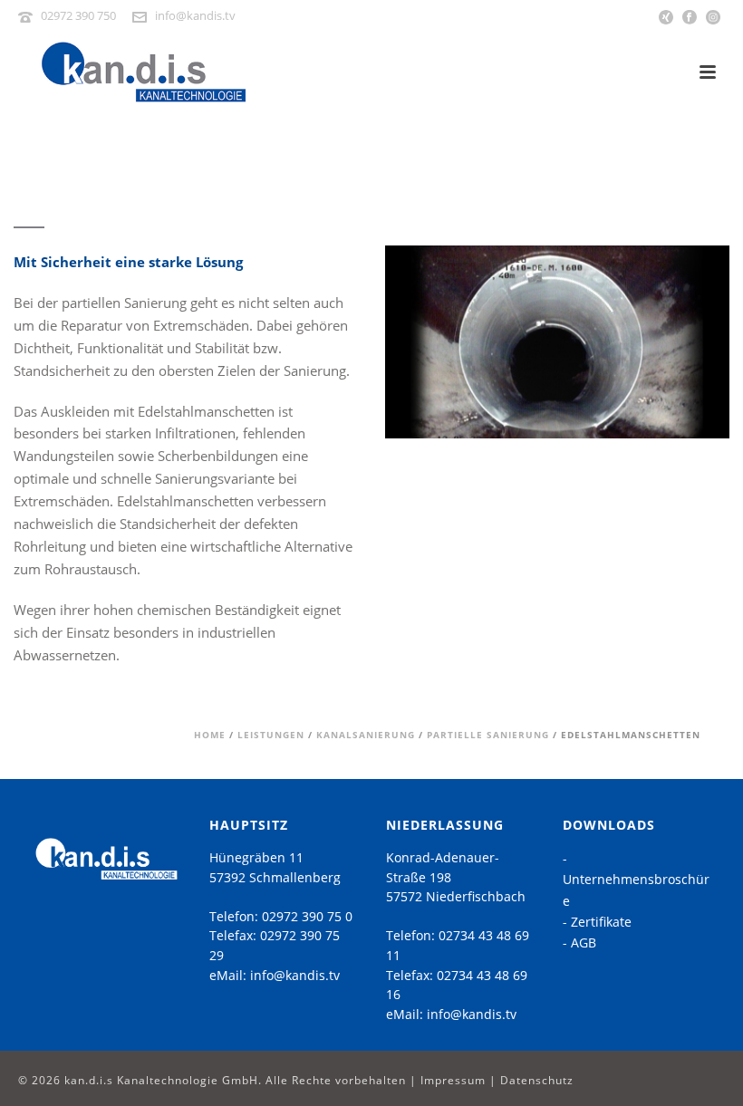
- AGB (579, 942)
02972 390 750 (78, 15)
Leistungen (270, 734)
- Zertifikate (597, 921)
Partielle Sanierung (488, 734)
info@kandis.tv (195, 15)
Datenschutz (537, 1080)
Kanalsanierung (365, 734)
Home (210, 734)
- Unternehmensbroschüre (636, 879)
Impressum (453, 1080)
